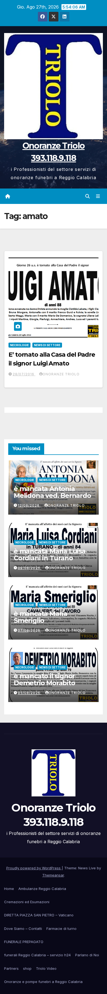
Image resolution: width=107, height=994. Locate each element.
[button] (87, 196)
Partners (11, 968)
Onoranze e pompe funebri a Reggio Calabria (43, 981)
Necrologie (19, 345)
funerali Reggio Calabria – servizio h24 (37, 955)
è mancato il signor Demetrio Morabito (44, 679)
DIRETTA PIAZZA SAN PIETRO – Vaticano (39, 915)
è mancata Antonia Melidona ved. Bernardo (52, 492)
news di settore (47, 345)
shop (27, 968)
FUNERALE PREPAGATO (23, 942)
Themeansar (53, 875)
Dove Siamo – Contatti (23, 928)
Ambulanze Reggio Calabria (42, 888)
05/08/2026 (29, 693)
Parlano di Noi (87, 955)
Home (9, 888)
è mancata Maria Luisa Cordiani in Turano (50, 554)
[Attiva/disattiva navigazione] (98, 196)
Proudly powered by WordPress (34, 868)
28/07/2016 (24, 374)
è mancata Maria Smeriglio (40, 617)
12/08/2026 (29, 505)
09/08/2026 (29, 568)
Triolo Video (46, 968)
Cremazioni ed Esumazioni (26, 902)
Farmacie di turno (61, 928)
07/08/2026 (29, 630)
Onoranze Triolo (61, 374)
